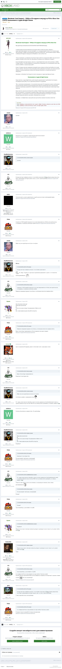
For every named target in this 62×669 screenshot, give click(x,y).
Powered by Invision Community (55, 667)
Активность (13, 9)
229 (7, 126)
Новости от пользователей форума (19, 29)
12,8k (7, 555)
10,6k (7, 208)
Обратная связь (10, 666)
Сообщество (5, 9)
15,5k (7, 358)
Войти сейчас (44, 641)
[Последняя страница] (14, 34)
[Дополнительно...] (58, 38)
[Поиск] (59, 10)
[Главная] (1, 1)
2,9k (7, 188)
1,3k (7, 146)
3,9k (7, 233)
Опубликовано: (21, 38)
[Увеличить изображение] (46, 177)
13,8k (7, 52)
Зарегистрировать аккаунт (17, 641)
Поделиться (46, 28)
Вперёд (10, 33)
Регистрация (57, 1)
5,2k (7, 597)
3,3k (7, 168)
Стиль (2, 666)
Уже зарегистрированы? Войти (45, 1)
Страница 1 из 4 (20, 33)
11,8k (7, 315)
